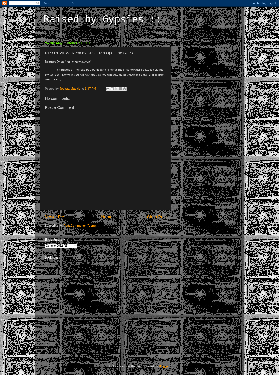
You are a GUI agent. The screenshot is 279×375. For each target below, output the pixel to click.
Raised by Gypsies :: (102, 19)
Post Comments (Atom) (80, 225)
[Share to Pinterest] (124, 89)
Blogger (164, 366)
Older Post (157, 216)
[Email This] (108, 89)
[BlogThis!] (112, 89)
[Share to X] (116, 89)
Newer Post (55, 216)
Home (106, 216)
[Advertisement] (204, 65)
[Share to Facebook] (120, 89)
